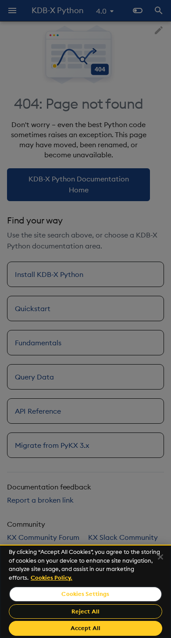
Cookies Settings (85, 593)
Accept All (85, 627)
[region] (85, 591)
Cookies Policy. (51, 577)
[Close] (160, 557)
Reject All (85, 611)
